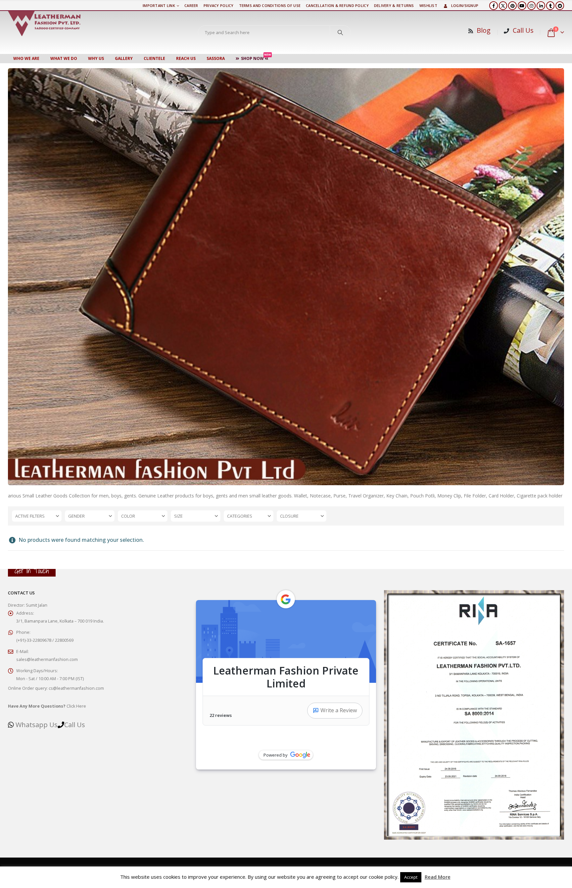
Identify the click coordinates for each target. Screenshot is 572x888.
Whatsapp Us (37, 724)
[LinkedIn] (541, 5)
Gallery (124, 58)
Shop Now (256, 57)
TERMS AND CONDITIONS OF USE (270, 5)
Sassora (216, 58)
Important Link (159, 5)
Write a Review (338, 710)
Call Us (523, 30)
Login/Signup (464, 5)
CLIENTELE (154, 58)
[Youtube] (522, 5)
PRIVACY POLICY (219, 5)
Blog (484, 30)
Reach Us (186, 58)
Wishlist (428, 5)
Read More (438, 876)
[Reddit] (559, 5)
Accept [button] (410, 877)
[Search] (340, 32)
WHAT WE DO (63, 58)
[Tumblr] (550, 5)
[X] (503, 5)
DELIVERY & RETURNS (394, 5)
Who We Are (26, 58)
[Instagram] (531, 5)
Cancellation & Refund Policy (337, 5)
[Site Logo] (44, 23)
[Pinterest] (512, 5)
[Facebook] (493, 5)
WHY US (96, 58)
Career (191, 5)
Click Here (47, 706)
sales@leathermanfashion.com (47, 659)
